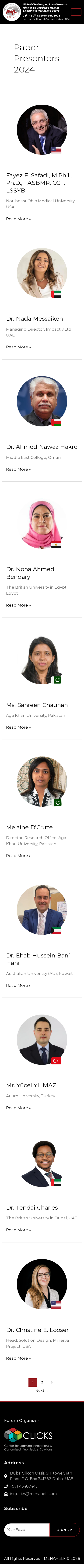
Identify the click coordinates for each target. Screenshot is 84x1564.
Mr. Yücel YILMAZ (31, 1085)
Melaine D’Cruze (29, 827)
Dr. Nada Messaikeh (34, 318)
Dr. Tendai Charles (32, 1207)
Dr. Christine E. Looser (37, 1329)
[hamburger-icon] (76, 12)
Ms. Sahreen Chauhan (37, 704)
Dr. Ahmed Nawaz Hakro (41, 446)
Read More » (18, 218)
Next (42, 1390)
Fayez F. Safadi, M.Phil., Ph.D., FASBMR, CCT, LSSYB (39, 183)
